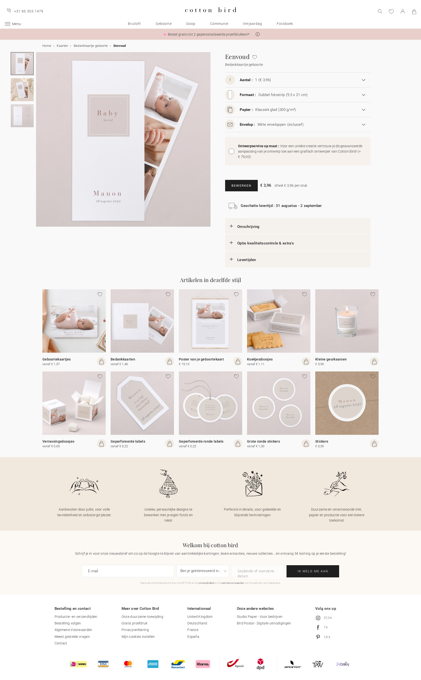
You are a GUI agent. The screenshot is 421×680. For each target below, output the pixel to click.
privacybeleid (206, 583)
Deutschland (197, 623)
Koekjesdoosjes (260, 359)
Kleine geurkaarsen (331, 359)
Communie (219, 24)
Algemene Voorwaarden (73, 630)
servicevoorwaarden (232, 583)
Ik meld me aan (313, 571)
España (193, 637)
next (39, 142)
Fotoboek (285, 24)
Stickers (321, 441)
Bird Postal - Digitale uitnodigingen (264, 623)
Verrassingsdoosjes (58, 441)
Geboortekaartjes (56, 359)
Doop (190, 24)
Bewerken (241, 185)
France (192, 630)
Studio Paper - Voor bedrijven (260, 617)
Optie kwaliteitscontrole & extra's (265, 243)
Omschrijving (248, 226)
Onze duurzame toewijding (142, 617)
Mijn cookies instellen (138, 637)
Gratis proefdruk (135, 623)
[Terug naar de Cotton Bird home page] (211, 16)
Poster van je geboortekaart (201, 359)
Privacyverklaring (135, 630)
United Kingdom (199, 617)
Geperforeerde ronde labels (201, 441)
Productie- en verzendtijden (76, 617)
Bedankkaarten (123, 359)
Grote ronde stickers (263, 441)
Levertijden (246, 260)
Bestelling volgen (68, 623)
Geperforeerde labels (128, 441)
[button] (258, 34)
